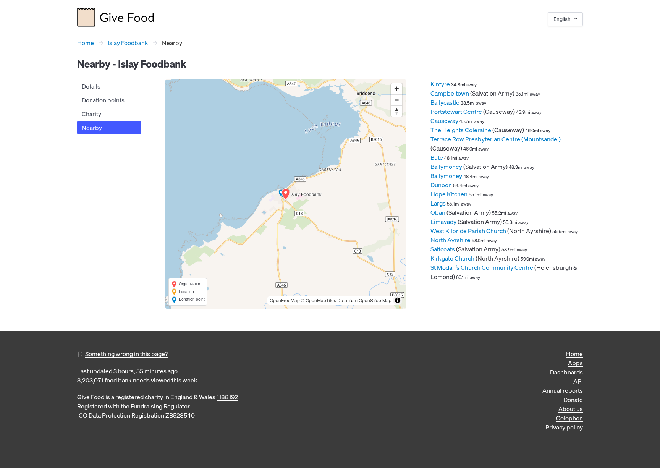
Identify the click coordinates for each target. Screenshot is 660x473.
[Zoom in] (396, 88)
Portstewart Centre (456, 111)
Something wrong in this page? (126, 354)
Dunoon (441, 185)
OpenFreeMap (285, 300)
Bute (436, 157)
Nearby (92, 127)
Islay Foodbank (128, 43)
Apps (575, 363)
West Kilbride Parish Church (468, 231)
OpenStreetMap (375, 300)
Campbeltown (449, 93)
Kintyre (440, 84)
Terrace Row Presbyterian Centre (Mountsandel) (495, 139)
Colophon (569, 418)
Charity (91, 114)
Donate (573, 399)
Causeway (444, 121)
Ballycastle (444, 102)
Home (85, 43)
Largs (438, 203)
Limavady (443, 221)
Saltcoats (442, 249)
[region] (285, 194)
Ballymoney (446, 166)
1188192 (227, 397)
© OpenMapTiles (318, 300)
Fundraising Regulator (160, 406)
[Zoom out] (396, 99)
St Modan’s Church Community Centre (481, 267)
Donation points (103, 100)
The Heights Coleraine (460, 130)
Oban (437, 212)
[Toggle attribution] (397, 300)
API (578, 381)
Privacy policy (564, 427)
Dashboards (566, 372)
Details (91, 86)
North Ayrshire (450, 240)
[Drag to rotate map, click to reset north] (396, 111)
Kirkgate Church (452, 258)
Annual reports (562, 390)
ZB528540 (180, 415)
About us (570, 409)
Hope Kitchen (448, 194)
